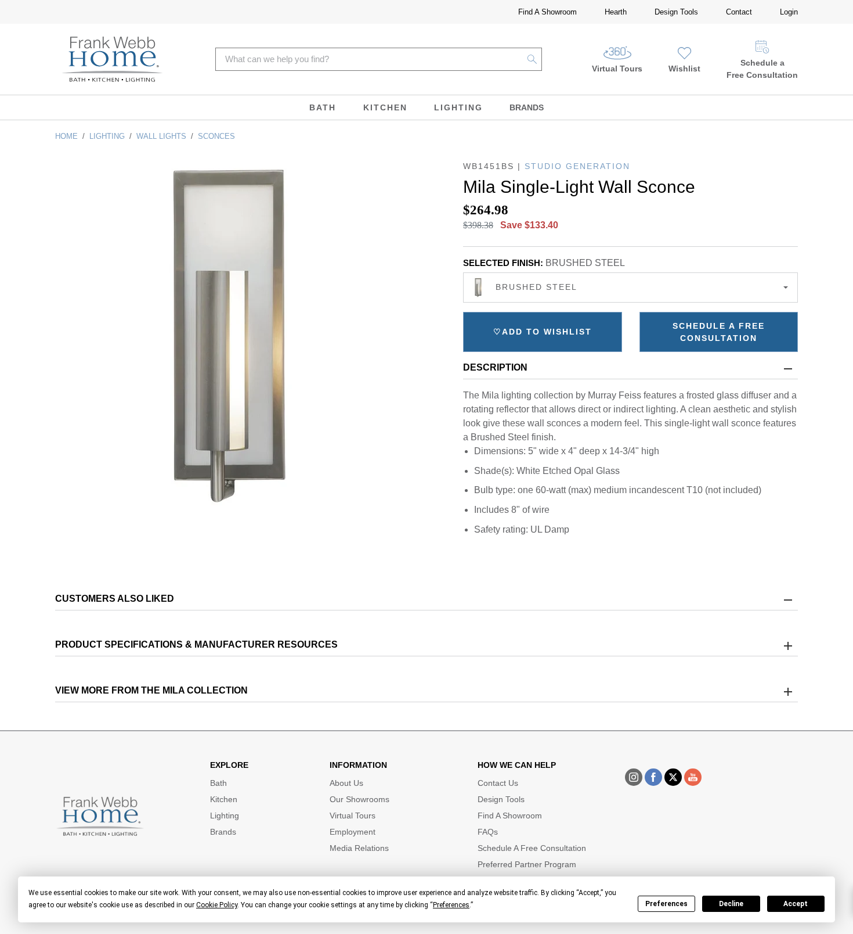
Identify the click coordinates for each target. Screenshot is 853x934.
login (789, 12)
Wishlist (684, 68)
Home (66, 136)
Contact (739, 12)
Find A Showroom (547, 12)
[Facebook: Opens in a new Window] (653, 777)
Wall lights (161, 136)
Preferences (666, 904)
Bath (322, 107)
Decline (731, 904)
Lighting (458, 107)
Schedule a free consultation (719, 332)
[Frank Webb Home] (112, 59)
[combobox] (630, 287)
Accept (795, 904)
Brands (526, 107)
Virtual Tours (617, 68)
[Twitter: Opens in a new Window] (673, 777)
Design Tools (676, 12)
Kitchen (385, 107)
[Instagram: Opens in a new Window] (633, 777)
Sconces (216, 136)
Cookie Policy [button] (216, 905)
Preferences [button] (451, 905)
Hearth (616, 12)
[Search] (532, 59)
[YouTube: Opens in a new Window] (693, 777)
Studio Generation (577, 166)
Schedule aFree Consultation (762, 69)
